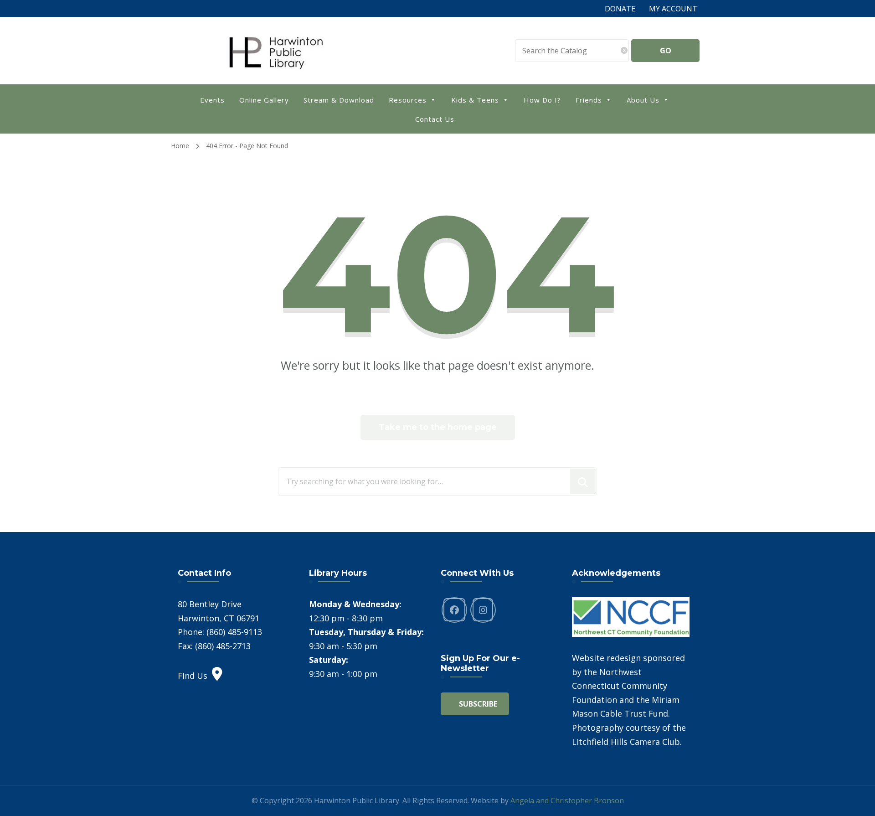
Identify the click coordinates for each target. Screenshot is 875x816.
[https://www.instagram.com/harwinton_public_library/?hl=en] (483, 610)
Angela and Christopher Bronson (567, 800)
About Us (643, 99)
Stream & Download (339, 99)
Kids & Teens (475, 99)
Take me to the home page (438, 427)
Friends (589, 99)
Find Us (192, 675)
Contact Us (434, 119)
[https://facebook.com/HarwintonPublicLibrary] (454, 610)
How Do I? (542, 99)
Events (212, 99)
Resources (408, 99)
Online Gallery (264, 99)
